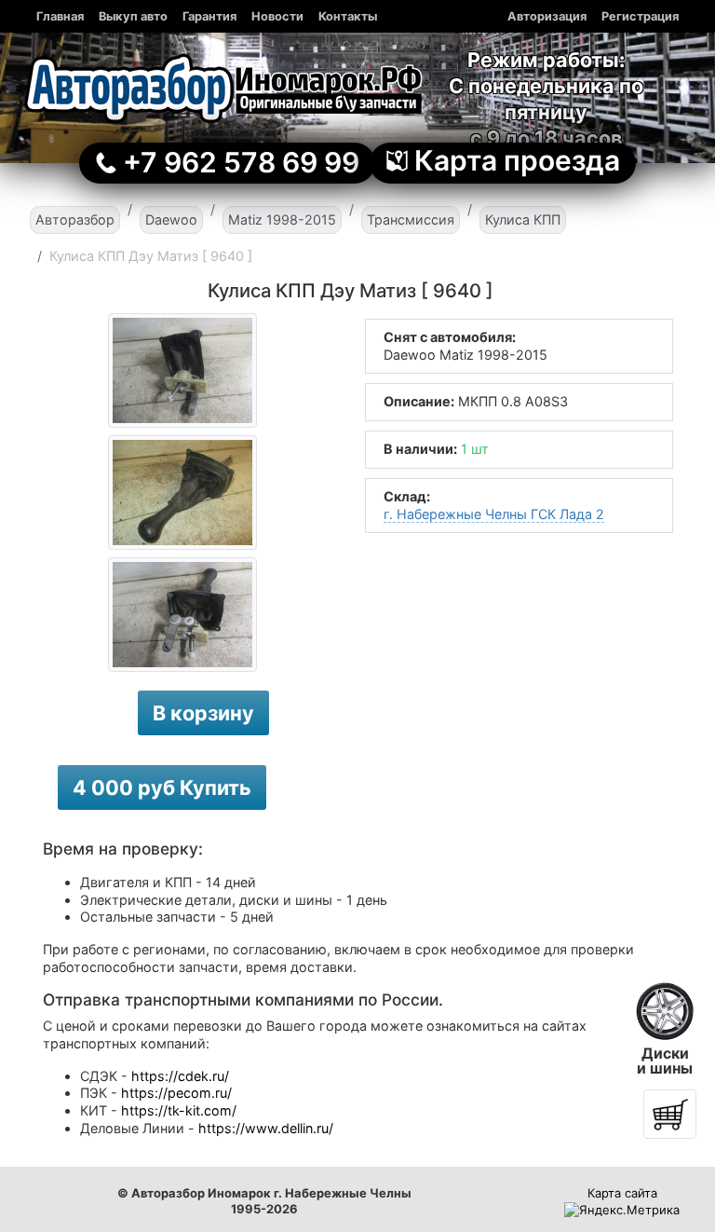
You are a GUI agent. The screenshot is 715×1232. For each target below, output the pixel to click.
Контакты (347, 16)
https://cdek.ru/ (180, 1076)
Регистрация (640, 16)
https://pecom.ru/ (176, 1093)
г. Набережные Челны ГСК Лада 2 (494, 514)
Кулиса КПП (522, 219)
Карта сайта (622, 1192)
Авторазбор (75, 219)
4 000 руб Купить (162, 787)
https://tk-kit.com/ (178, 1110)
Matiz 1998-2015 (282, 219)
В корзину (203, 713)
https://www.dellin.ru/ (265, 1128)
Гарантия (209, 16)
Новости (277, 16)
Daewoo (171, 219)
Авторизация (547, 16)
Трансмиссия (410, 219)
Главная (60, 16)
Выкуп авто (133, 16)
